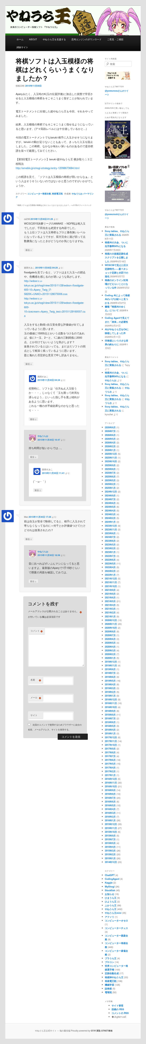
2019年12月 (111, 661)
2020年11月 (111, 624)
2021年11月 (111, 582)
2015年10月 (111, 831)
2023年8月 (110, 533)
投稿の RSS (118, 1009)
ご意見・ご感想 (115, 39)
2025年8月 (110, 469)
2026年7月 (110, 431)
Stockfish (110, 890)
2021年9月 (110, 590)
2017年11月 (111, 741)
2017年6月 (110, 760)
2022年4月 (110, 567)
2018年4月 (110, 729)
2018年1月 (110, 733)
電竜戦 (108, 992)
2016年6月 (110, 801)
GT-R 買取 (96, 1030)
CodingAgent (112, 878)
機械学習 (109, 984)
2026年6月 (110, 435)
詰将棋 (108, 988)
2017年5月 (110, 763)
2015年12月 (111, 824)
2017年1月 (110, 775)
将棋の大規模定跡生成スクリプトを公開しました (116, 257)
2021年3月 (110, 608)
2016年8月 (110, 794)
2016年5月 (110, 805)
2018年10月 (111, 707)
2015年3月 (110, 850)
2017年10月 (111, 745)
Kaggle (109, 882)
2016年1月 (110, 820)
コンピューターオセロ (116, 920)
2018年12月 (111, 699)
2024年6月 (110, 503)
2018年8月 (110, 714)
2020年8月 (110, 631)
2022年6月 (110, 559)
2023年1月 (110, 552)
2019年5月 (110, 680)
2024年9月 (110, 495)
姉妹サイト (22, 47)
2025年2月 (110, 484)
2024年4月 (110, 510)
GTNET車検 (107, 1030)
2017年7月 (110, 756)
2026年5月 (110, 438)
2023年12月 (111, 525)
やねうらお (77, 193)
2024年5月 (110, 506)
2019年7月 (110, 673)
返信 (28, 249)
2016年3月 (110, 812)
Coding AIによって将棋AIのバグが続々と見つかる (117, 299)
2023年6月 (110, 540)
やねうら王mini (113, 912)
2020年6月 (110, 639)
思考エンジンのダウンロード (86, 39)
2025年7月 (110, 472)
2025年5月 (110, 480)
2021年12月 (111, 578)
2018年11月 (111, 703)
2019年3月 (110, 688)
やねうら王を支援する (54, 39)
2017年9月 (110, 748)
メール (35, 697)
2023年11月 (111, 529)
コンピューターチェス (116, 928)
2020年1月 (110, 658)
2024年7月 (110, 499)
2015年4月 (110, 846)
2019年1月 (110, 695)
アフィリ (109, 916)
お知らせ (109, 894)
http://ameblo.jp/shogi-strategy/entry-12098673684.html (47, 168)
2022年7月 (110, 556)
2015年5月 (110, 843)
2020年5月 (110, 642)
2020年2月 (110, 654)
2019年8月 (110, 669)
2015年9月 (110, 835)
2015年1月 (110, 858)
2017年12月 (111, 737)
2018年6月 (110, 722)
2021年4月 (110, 605)
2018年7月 (110, 718)
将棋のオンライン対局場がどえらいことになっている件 (116, 283)
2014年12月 (111, 862)
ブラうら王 (110, 958)
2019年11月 (111, 665)
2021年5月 (110, 601)
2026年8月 (110, 427)
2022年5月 (110, 563)
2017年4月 (110, 767)
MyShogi (110, 886)
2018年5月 (110, 726)
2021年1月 (110, 616)
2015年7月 (110, 839)
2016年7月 (110, 797)
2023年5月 (110, 544)
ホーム (20, 39)
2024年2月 (110, 518)
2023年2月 (110, 548)
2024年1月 (110, 521)
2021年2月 (110, 612)
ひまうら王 (110, 897)
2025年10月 (111, 461)
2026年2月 (110, 446)
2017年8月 (110, 752)
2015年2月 (110, 854)
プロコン (109, 962)
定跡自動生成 (112, 973)
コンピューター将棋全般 (39, 193)
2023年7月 (110, 537)
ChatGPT (110, 875)
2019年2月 (110, 692)
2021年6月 (110, 597)
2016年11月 (111, 782)
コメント (36, 631)
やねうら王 (110, 909)
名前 (35, 680)
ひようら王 (110, 901)
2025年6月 (110, 476)
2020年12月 (111, 620)
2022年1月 (110, 574)
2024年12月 (111, 491)
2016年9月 (110, 790)
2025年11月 (111, 457)
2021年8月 (110, 593)
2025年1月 (110, 487)
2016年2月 (110, 816)
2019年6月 (110, 677)
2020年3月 (110, 650)
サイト (33, 715)
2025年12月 (111, 453)
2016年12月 (111, 778)
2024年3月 (110, 514)
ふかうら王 (110, 905)
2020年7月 (110, 635)
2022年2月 (110, 571)
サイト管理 (117, 1005)
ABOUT (33, 39)
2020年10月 (111, 627)
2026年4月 (110, 442)
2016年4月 (110, 809)
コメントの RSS (120, 1013)
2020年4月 (110, 646)
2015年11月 (111, 828)
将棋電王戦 (57, 193)
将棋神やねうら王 (114, 977)
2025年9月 (110, 465)
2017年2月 (110, 771)
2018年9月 (110, 711)
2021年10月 (111, 586)
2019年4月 (110, 684)
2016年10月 (111, 786)
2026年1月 (110, 450)
